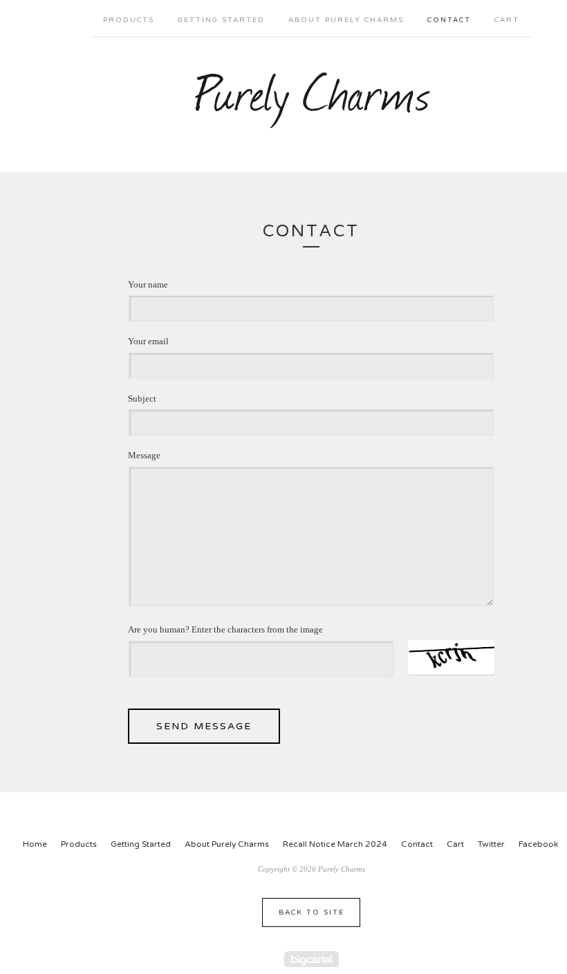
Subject (142, 398)
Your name (148, 284)
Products (128, 20)
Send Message (204, 726)
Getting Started (221, 20)
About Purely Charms (346, 20)
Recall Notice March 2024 (335, 844)
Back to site (311, 912)
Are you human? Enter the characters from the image (225, 629)
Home (35, 844)
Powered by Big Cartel (311, 959)
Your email (148, 341)
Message (144, 455)
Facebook (538, 844)
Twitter (491, 844)
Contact (449, 20)
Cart (506, 20)
